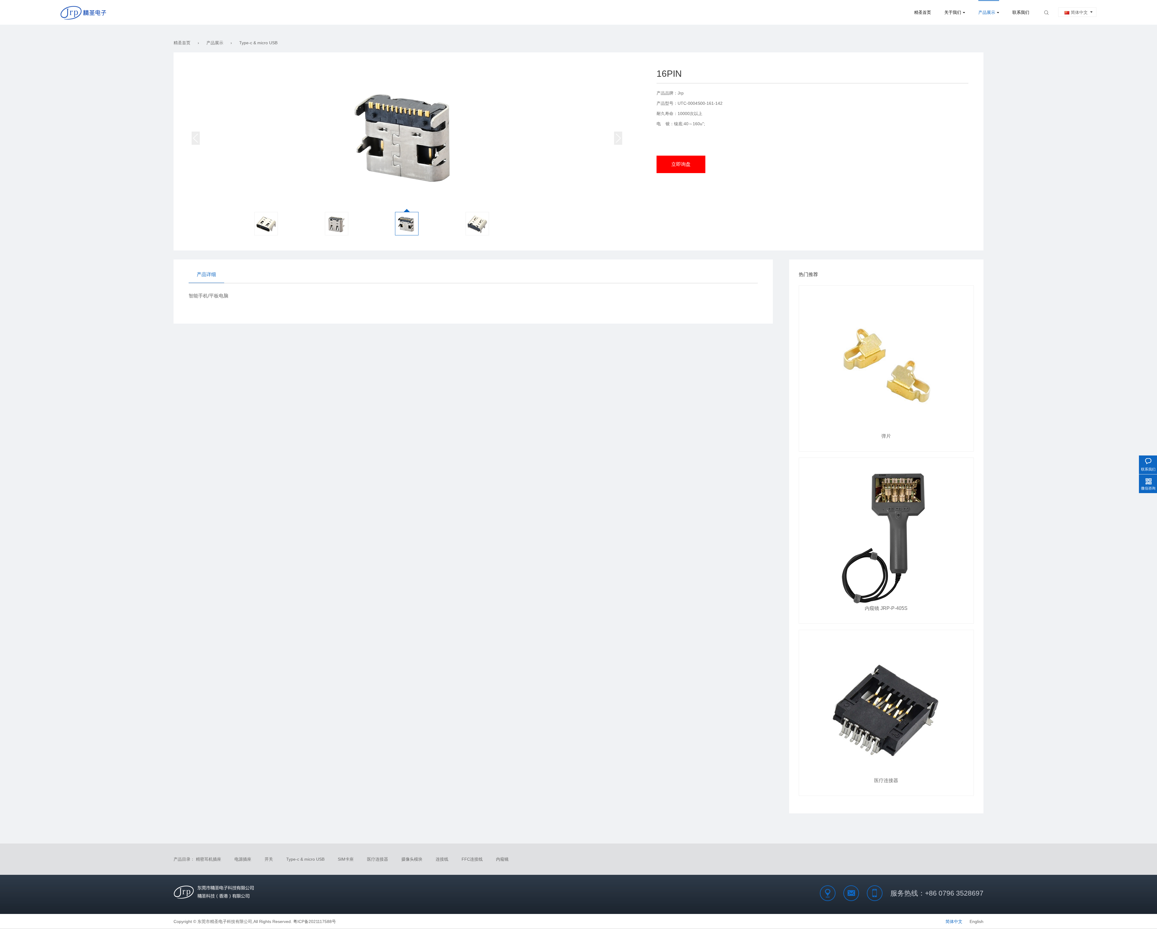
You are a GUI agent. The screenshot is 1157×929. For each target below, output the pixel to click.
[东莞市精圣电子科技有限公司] (83, 12)
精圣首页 (922, 12)
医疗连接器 (377, 859)
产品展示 (986, 12)
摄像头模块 (411, 859)
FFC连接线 (472, 859)
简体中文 (1079, 12)
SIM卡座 (346, 859)
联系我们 (1020, 12)
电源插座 (242, 859)
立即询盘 (681, 164)
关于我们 (952, 12)
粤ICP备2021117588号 (314, 921)
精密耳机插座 (208, 859)
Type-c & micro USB (258, 42)
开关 (269, 859)
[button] (618, 138)
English (976, 921)
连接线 (442, 859)
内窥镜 (502, 859)
